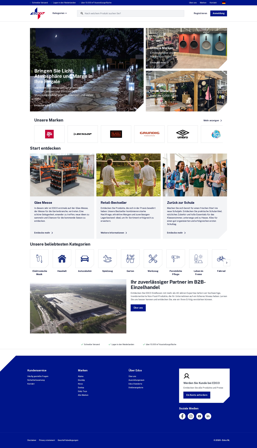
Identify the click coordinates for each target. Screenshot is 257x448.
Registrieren (200, 13)
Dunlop (81, 388)
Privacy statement (47, 440)
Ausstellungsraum (136, 380)
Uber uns (193, 3)
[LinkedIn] (208, 416)
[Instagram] (191, 416)
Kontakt (213, 3)
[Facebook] (182, 416)
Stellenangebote (135, 388)
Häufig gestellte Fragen (37, 376)
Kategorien (58, 13)
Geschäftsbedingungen (68, 440)
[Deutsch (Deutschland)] (224, 2)
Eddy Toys (82, 391)
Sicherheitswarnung (36, 380)
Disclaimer (31, 440)
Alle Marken (83, 395)
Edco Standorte (135, 384)
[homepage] (37, 13)
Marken (203, 3)
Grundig (81, 380)
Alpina (80, 376)
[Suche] (82, 13)
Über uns (138, 308)
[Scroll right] (226, 262)
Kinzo (80, 384)
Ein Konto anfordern (196, 395)
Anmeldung (219, 13)
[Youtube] (199, 416)
